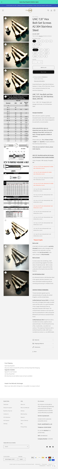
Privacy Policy (24, 426)
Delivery (22, 410)
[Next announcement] (55, 5)
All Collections (7, 417)
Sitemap (5, 423)
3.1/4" (46, 49)
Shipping (40, 36)
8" (45, 56)
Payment (23, 417)
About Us (23, 404)
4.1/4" (46, 53)
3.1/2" (35, 53)
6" (41, 56)
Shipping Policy (9, 379)
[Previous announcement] (2, 5)
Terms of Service (24, 420)
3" (41, 49)
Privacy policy (44, 464)
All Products (6, 420)
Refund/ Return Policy (10, 389)
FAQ (21, 423)
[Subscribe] (27, 446)
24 (39, 44)
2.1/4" (35, 49)
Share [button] (35, 351)
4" (41, 53)
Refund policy (24, 414)
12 (34, 44)
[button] (3, 10)
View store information (39, 81)
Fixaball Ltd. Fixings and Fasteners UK (19, 464)
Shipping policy (42, 465)
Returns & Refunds (25, 407)
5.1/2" (35, 56)
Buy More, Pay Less (8, 410)
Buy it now (43, 72)
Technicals (6, 404)
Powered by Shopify (30, 464)
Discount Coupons (8, 407)
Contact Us (6, 414)
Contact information (50, 465)
